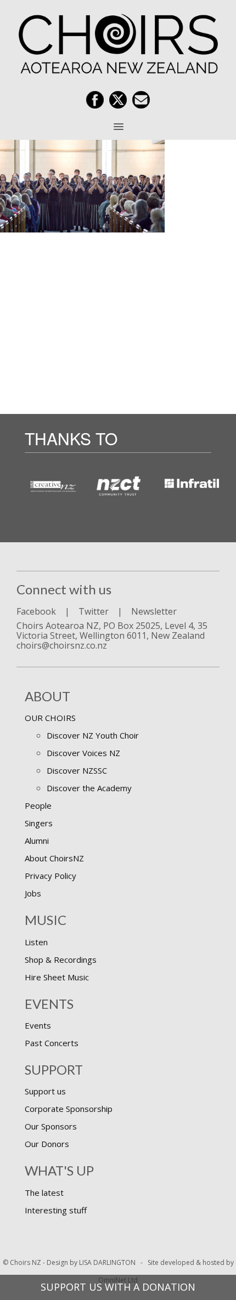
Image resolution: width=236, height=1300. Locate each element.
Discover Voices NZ (83, 752)
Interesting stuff (56, 1210)
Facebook (36, 611)
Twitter (93, 611)
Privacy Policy (50, 875)
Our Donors (47, 1143)
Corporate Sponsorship (69, 1108)
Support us (45, 1091)
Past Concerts (51, 1042)
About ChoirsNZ (54, 858)
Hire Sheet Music (57, 977)
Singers (39, 823)
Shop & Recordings (61, 959)
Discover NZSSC (77, 770)
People (38, 805)
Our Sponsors (51, 1126)
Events (38, 1025)
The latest (44, 1192)
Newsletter (154, 611)
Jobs (33, 893)
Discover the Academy (89, 787)
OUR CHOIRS (50, 717)
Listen (36, 941)
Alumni (37, 840)
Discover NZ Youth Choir (93, 735)
